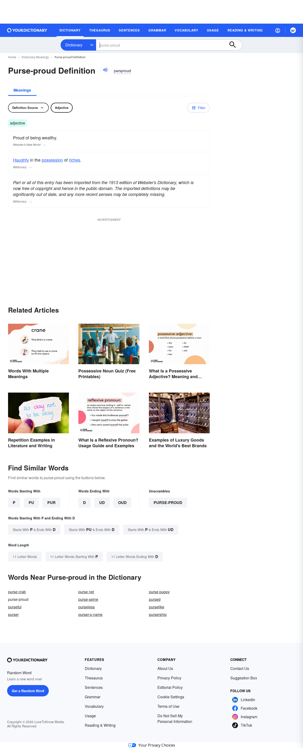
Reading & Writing (100, 725)
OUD (122, 502)
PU (31, 502)
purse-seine (88, 599)
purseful (15, 607)
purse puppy (159, 591)
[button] (278, 30)
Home (12, 57)
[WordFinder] (293, 30)
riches (74, 160)
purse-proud (168, 502)
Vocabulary (94, 706)
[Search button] (235, 45)
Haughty (21, 160)
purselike (156, 607)
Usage (90, 715)
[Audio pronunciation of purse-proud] (105, 70)
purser (13, 614)
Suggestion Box (243, 678)
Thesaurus (94, 678)
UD (102, 502)
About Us (165, 668)
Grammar (92, 696)
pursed (154, 599)
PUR (51, 502)
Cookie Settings (170, 696)
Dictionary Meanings (35, 57)
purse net (86, 591)
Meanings (22, 90)
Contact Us (239, 668)
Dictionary (73, 45)
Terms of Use (168, 706)
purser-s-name (90, 614)
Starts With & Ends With (34, 529)
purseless (86, 607)
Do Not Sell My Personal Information (174, 718)
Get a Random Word (28, 690)
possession (52, 160)
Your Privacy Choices (156, 745)
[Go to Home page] (27, 30)
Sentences (94, 687)
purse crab (17, 591)
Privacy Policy (169, 678)
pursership (158, 614)
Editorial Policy (170, 687)
